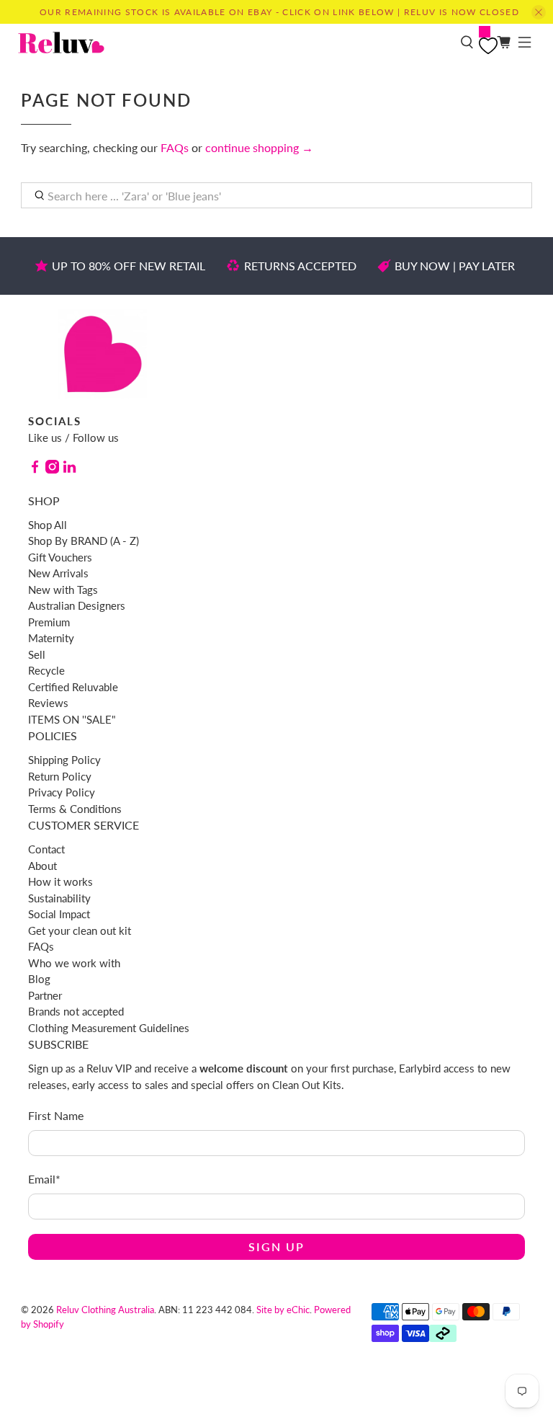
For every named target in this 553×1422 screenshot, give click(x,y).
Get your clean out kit (79, 930)
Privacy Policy (61, 792)
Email (44, 1179)
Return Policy (59, 776)
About (42, 865)
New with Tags (63, 589)
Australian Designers (76, 605)
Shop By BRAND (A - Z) (83, 540)
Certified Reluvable (73, 686)
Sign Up (276, 1246)
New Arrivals (58, 572)
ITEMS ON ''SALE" (72, 719)
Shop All (47, 524)
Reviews (48, 702)
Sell (36, 654)
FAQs (175, 147)
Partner (45, 995)
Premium (49, 622)
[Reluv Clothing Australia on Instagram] (52, 469)
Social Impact (59, 913)
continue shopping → (259, 147)
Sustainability (59, 898)
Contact (46, 849)
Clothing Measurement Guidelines (108, 1027)
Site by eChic (283, 1309)
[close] (538, 12)
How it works (60, 881)
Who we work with (74, 962)
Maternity (51, 637)
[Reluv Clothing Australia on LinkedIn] (69, 469)
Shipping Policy (64, 759)
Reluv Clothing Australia (105, 1309)
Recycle (46, 670)
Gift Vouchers (60, 557)
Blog (39, 978)
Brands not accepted (76, 1011)
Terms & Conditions (75, 808)
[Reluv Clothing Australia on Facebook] (35, 469)
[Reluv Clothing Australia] (233, 43)
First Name (56, 1115)
